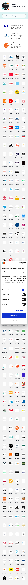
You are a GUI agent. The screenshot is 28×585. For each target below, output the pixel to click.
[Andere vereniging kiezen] (3, 9)
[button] (14, 26)
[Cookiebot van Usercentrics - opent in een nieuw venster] (19, 263)
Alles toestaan (14, 315)
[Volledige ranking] (8, 3)
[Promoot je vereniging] (8, 9)
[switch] (24, 294)
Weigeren (14, 320)
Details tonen (19, 310)
